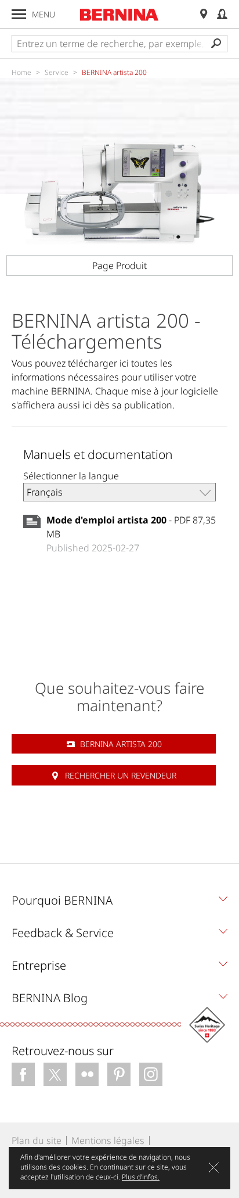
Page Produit (119, 265)
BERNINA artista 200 (121, 743)
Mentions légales (107, 1140)
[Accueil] (119, 14)
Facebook (23, 1074)
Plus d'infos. (141, 1177)
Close (214, 1167)
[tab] (119, 903)
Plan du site (36, 1140)
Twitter (55, 1074)
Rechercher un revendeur (120, 775)
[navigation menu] (19, 14)
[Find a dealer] (203, 14)
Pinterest (119, 1074)
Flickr (87, 1074)
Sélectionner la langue (71, 475)
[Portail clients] (222, 14)
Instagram (150, 1074)
